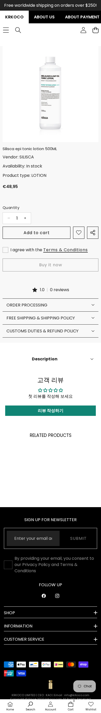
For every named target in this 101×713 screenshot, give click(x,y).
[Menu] (6, 30)
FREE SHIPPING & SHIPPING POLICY (40, 318)
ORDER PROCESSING (26, 305)
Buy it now (50, 265)
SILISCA (26, 157)
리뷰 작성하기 (50, 411)
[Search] (18, 30)
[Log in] (83, 30)
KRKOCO (14, 17)
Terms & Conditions (65, 250)
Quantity (11, 207)
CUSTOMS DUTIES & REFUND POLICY (42, 331)
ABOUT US (44, 17)
